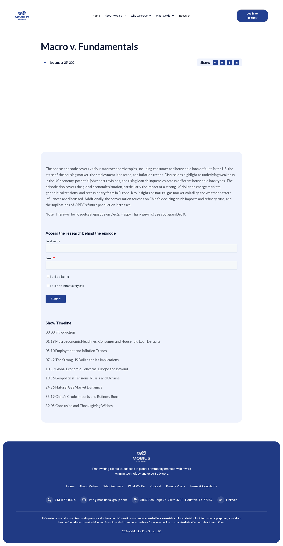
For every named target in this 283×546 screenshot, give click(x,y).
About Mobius (89, 486)
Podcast (155, 486)
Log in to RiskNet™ (252, 15)
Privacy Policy (175, 486)
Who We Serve (113, 486)
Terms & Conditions (203, 486)
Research (184, 15)
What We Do (136, 486)
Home (96, 15)
